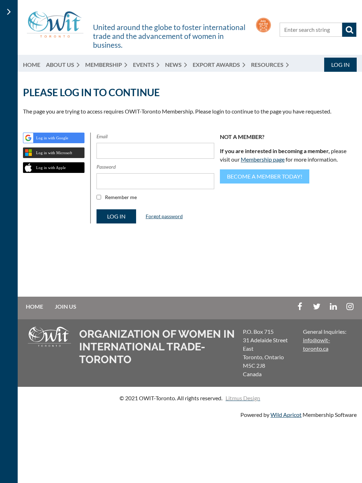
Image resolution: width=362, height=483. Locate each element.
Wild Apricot (286, 414)
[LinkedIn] (333, 306)
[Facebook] (300, 306)
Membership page (263, 159)
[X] (317, 306)
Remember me (121, 197)
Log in (340, 64)
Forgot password (164, 216)
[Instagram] (350, 306)
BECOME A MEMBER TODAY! (264, 176)
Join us (65, 306)
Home (34, 306)
